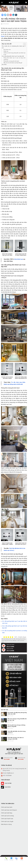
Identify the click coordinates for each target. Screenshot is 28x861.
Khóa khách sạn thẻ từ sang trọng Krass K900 (21, 254)
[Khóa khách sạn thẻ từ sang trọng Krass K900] (21, 246)
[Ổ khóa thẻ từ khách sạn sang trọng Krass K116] (7, 369)
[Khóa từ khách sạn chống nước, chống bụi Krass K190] (7, 535)
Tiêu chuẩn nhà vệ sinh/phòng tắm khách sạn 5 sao (13, 46)
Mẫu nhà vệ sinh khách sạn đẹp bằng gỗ (13, 62)
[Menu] (2, 2)
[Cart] (26, 2)
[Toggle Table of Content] (23, 44)
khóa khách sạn (18, 259)
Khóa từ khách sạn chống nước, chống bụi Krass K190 (7, 543)
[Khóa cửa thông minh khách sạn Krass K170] (21, 369)
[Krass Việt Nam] (14, 2)
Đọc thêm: (4, 64)
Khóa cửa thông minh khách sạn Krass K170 (21, 377)
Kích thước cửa (7, 49)
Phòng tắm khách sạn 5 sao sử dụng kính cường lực (14, 58)
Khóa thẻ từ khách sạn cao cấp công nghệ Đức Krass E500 (7, 254)
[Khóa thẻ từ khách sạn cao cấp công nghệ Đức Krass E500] (7, 246)
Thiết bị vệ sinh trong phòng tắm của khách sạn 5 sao (14, 53)
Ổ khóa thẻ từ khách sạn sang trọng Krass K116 (7, 377)
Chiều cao (6, 51)
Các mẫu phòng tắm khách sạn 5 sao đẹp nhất (13, 56)
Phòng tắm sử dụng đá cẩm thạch (11, 61)
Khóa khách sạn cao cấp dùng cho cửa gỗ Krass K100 (21, 543)
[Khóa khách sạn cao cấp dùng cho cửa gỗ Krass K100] (21, 535)
